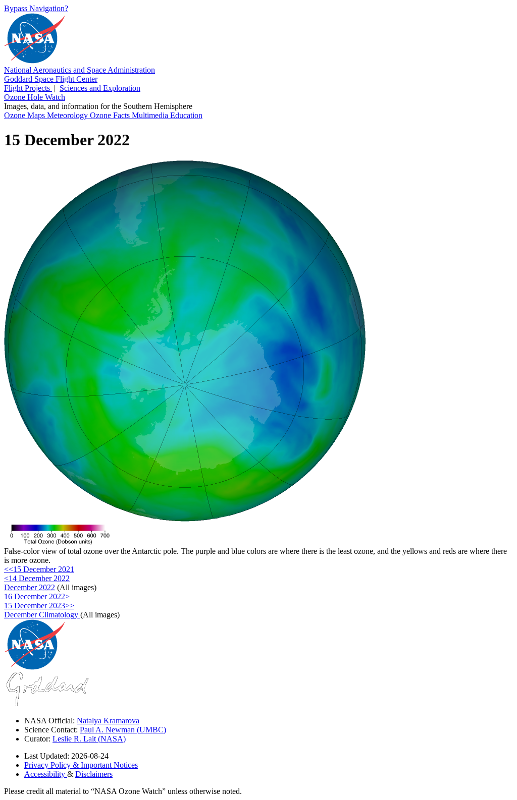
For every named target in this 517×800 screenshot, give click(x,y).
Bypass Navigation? (36, 8)
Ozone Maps (25, 115)
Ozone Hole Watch (34, 97)
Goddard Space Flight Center (50, 79)
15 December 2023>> (39, 605)
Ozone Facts (111, 115)
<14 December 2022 (37, 578)
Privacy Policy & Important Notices (81, 765)
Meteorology (68, 115)
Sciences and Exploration (100, 88)
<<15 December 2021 (39, 569)
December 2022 (29, 587)
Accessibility (45, 774)
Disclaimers (94, 774)
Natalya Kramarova (108, 720)
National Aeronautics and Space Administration (79, 70)
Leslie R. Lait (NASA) (89, 738)
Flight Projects (28, 88)
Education (186, 115)
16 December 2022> (37, 596)
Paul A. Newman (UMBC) (123, 729)
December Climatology (42, 614)
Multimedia (151, 115)
